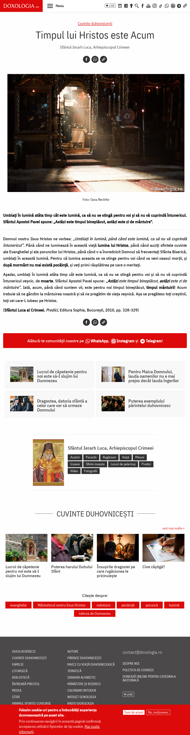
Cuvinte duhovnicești (95, 23)
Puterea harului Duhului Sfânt (71, 569)
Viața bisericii (24, 652)
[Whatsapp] (95, 59)
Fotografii (90, 471)
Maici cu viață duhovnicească (91, 665)
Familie (18, 665)
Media (16, 691)
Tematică (74, 671)
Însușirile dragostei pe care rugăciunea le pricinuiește (116, 571)
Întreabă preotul (26, 684)
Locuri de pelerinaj (123, 464)
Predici (146, 464)
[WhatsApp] (166, 5)
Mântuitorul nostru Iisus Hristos (62, 605)
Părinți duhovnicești (84, 658)
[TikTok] (160, 5)
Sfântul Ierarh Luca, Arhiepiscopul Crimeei (95, 47)
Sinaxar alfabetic (81, 678)
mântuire (103, 605)
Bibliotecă (20, 678)
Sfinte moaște (95, 464)
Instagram (126, 340)
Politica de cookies (138, 670)
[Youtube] (148, 5)
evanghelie (18, 605)
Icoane (75, 464)
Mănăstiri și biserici (84, 684)
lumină (174, 605)
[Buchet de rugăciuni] (131, 5)
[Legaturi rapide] (185, 5)
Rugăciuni (109, 457)
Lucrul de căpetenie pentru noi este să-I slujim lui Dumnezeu (62, 376)
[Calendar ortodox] (119, 5)
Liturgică (19, 671)
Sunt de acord (134, 712)
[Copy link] (103, 59)
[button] (55, 5)
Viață (125, 457)
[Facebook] (142, 5)
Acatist (75, 457)
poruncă (152, 605)
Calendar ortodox (81, 691)
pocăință (128, 605)
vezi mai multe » (173, 528)
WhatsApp (99, 340)
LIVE (111, 5)
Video (74, 471)
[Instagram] (154, 5)
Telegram (154, 340)
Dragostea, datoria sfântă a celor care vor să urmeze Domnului (62, 405)
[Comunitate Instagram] (173, 5)
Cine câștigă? (153, 567)
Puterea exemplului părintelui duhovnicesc (149, 403)
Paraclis (91, 457)
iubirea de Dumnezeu (95, 613)
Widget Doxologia (81, 697)
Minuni (139, 457)
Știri (16, 697)
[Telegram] (179, 5)
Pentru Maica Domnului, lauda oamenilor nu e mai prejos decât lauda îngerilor (153, 376)
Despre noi (131, 664)
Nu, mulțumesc (158, 712)
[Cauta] (136, 5)
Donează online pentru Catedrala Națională (149, 678)
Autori (72, 652)
